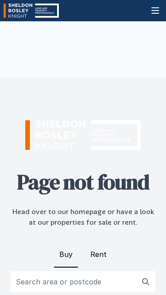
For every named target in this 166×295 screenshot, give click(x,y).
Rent (98, 254)
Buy (66, 254)
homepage (88, 211)
